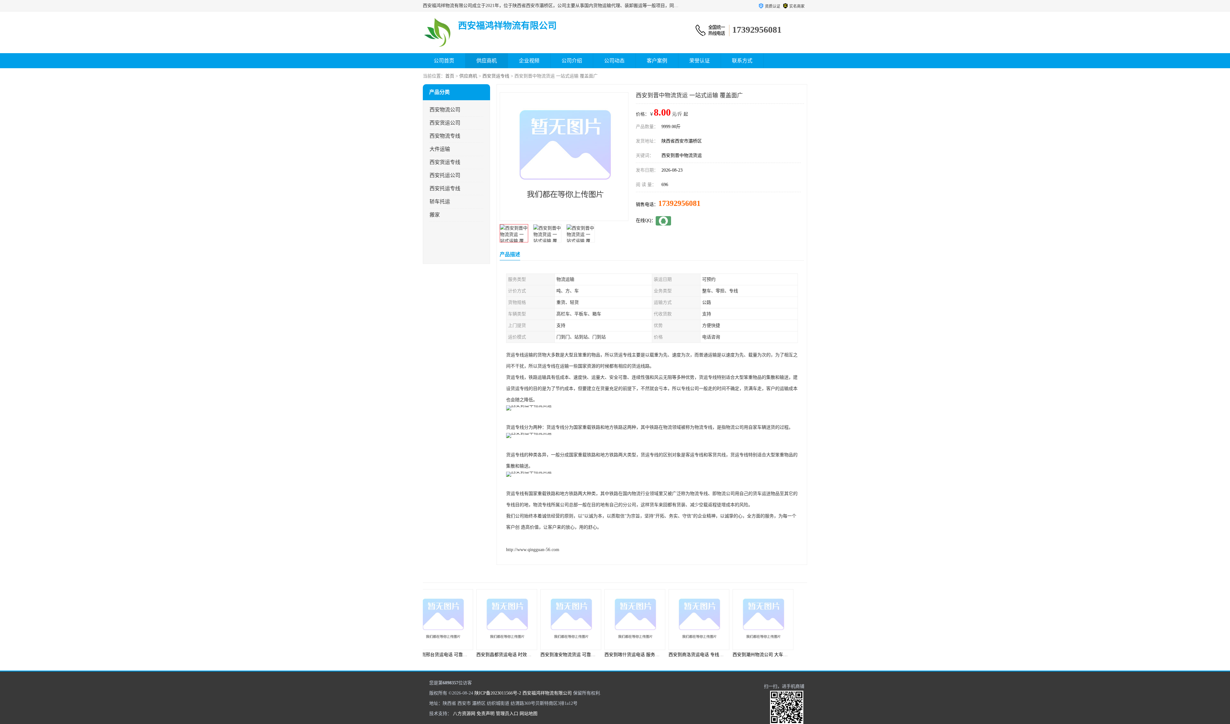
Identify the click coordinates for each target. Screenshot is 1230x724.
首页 (449, 76)
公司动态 (614, 60)
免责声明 (486, 713)
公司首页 (444, 60)
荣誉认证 (699, 60)
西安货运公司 (445, 123)
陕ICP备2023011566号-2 (497, 693)
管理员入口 (507, 713)
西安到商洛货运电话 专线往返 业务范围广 (659, 654)
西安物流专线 (445, 136)
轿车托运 (440, 201)
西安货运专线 (495, 76)
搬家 (435, 214)
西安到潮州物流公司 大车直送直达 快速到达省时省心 (735, 654)
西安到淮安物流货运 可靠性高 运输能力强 (531, 654)
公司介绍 (572, 60)
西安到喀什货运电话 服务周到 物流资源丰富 (598, 654)
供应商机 (486, 60)
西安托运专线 (445, 188)
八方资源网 (464, 713)
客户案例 (657, 60)
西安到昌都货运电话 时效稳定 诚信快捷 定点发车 (475, 654)
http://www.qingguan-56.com (532, 549)
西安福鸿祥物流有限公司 (547, 693)
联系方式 (742, 60)
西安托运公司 (445, 175)
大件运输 (440, 149)
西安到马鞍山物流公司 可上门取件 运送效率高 (792, 654)
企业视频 (529, 60)
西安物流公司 (445, 109)
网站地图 (528, 713)
